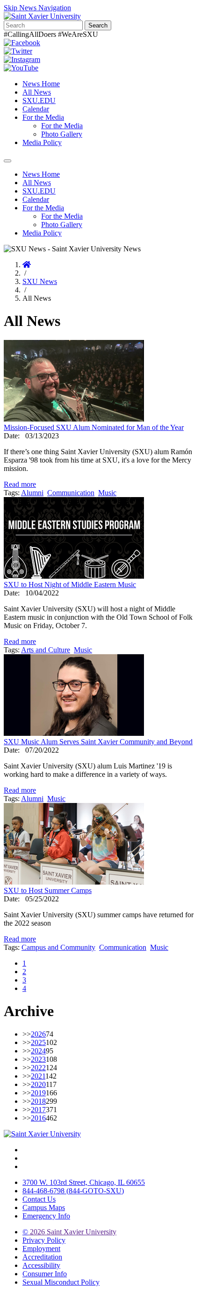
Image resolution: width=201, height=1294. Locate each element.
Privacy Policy (43, 1240)
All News (36, 92)
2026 (38, 1034)
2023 (38, 1059)
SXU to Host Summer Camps (48, 890)
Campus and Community (58, 947)
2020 (38, 1084)
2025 (38, 1042)
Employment (41, 1248)
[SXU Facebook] (22, 43)
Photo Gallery (61, 134)
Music (107, 493)
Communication (70, 493)
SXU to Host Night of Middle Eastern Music (70, 584)
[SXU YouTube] (21, 68)
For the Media (43, 117)
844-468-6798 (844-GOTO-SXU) (73, 1191)
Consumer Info (44, 1274)
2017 (38, 1110)
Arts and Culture (45, 650)
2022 (38, 1068)
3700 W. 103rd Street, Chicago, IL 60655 (83, 1182)
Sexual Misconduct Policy (61, 1282)
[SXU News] (42, 16)
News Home (41, 84)
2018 (38, 1101)
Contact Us (39, 1199)
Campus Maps (43, 1207)
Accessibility (41, 1265)
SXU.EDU (39, 100)
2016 (38, 1118)
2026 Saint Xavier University (69, 1232)
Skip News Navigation (37, 8)
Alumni (32, 493)
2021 (38, 1076)
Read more (20, 484)
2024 (38, 1051)
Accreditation (42, 1257)
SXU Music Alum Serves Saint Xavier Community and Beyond (98, 742)
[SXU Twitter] (18, 51)
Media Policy (42, 142)
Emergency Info (46, 1216)
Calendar (35, 109)
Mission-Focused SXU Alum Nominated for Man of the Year (94, 427)
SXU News (39, 281)
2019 (38, 1093)
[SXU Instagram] (22, 59)
